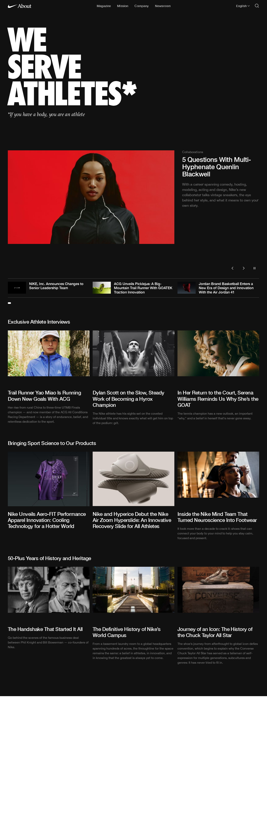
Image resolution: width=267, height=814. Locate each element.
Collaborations (192, 151)
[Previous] (232, 268)
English (241, 5)
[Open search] (256, 6)
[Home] (19, 6)
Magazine (104, 6)
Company (141, 6)
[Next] (243, 268)
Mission (122, 6)
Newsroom (163, 6)
